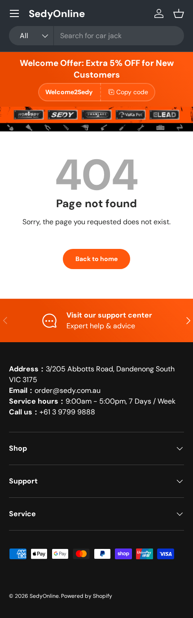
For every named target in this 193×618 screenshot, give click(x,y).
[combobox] (96, 35)
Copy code (132, 92)
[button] (179, 13)
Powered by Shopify (86, 596)
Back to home (96, 259)
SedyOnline (44, 596)
